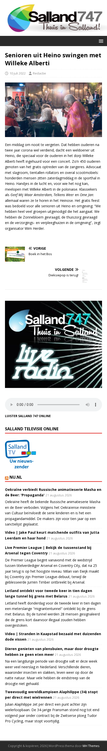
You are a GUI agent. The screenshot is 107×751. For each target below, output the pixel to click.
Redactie (39, 73)
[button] (100, 40)
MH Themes (91, 746)
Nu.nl (15, 477)
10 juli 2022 (17, 73)
